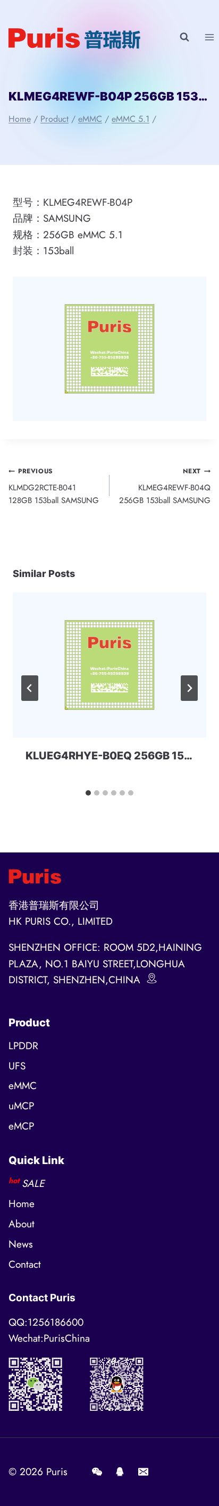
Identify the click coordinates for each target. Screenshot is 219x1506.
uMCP (21, 1106)
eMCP (21, 1126)
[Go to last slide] (29, 688)
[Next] (189, 688)
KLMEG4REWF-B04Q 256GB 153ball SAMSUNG (164, 486)
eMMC (23, 1085)
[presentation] (109, 665)
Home (22, 1204)
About (22, 1224)
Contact (25, 1264)
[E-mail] (143, 1472)
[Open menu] (209, 37)
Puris (57, 1472)
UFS (17, 1066)
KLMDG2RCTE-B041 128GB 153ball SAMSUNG (54, 486)
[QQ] (120, 1472)
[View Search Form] (184, 37)
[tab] (88, 793)
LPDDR (23, 1046)
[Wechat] (97, 1472)
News (21, 1244)
